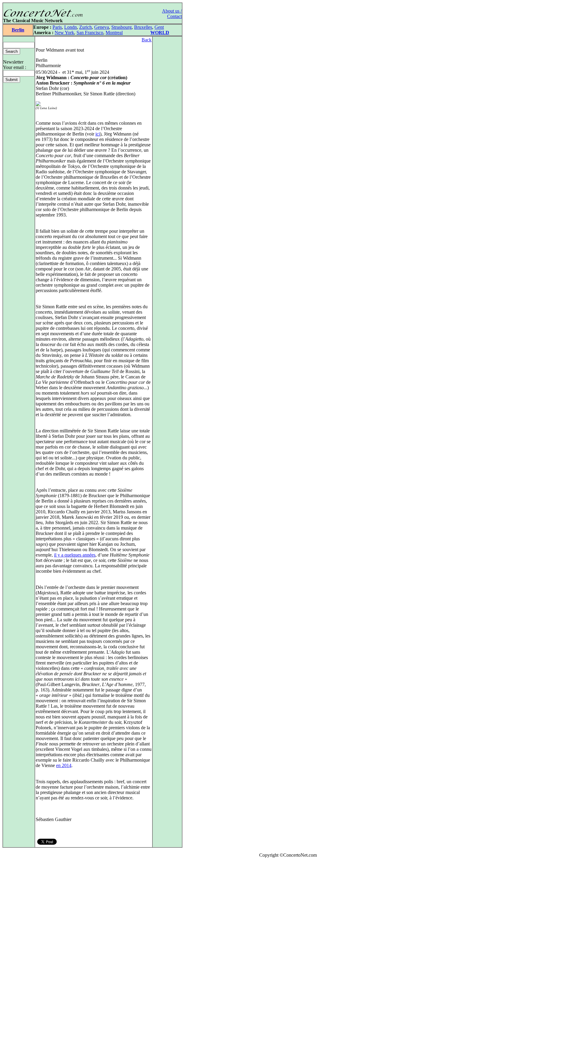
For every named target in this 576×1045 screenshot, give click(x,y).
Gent (159, 27)
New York (64, 32)
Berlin (18, 29)
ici (97, 133)
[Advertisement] (20, 953)
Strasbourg (121, 27)
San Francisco (89, 32)
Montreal (114, 32)
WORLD (159, 32)
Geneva (101, 27)
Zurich (85, 27)
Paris (57, 27)
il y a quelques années (74, 554)
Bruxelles (143, 27)
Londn (70, 27)
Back (147, 39)
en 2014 (63, 765)
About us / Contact (172, 13)
